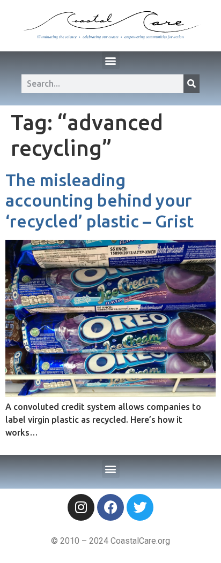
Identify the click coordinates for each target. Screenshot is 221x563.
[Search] (191, 83)
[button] (111, 60)
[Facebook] (110, 507)
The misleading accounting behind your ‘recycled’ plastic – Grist (99, 200)
